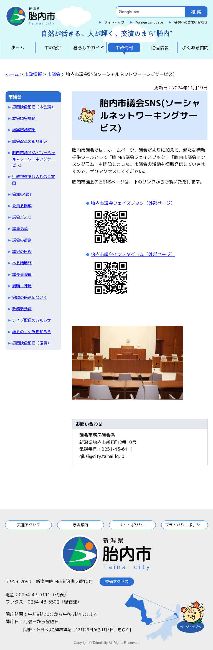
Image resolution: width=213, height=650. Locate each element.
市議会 (53, 74)
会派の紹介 (22, 194)
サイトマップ (114, 22)
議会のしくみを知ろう (31, 331)
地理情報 (160, 48)
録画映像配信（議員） (31, 343)
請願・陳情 (22, 285)
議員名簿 (20, 228)
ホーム (17, 48)
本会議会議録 (24, 118)
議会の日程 (22, 251)
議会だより (22, 217)
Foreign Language (149, 22)
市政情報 (124, 48)
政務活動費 (22, 308)
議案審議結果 (24, 129)
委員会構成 (22, 205)
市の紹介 (53, 48)
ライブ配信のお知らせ (31, 320)
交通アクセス (28, 524)
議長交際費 (22, 274)
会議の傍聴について (29, 297)
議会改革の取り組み (29, 141)
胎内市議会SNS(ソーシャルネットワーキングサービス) (33, 159)
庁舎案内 (80, 524)
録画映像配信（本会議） (33, 107)
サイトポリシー (132, 524)
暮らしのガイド (88, 48)
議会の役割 (22, 240)
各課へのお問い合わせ (190, 22)
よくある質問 (195, 48)
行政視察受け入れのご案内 (33, 179)
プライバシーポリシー (184, 524)
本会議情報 (22, 262)
